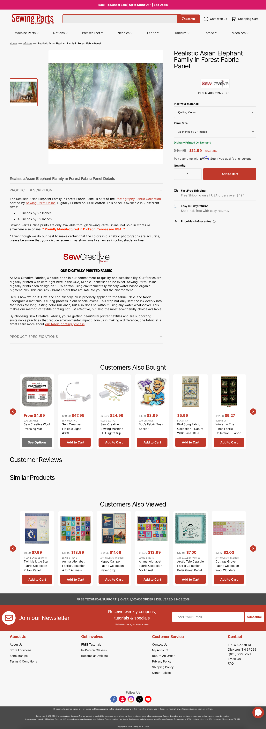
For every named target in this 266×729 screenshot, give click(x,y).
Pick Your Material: (186, 103)
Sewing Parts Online (40, 203)
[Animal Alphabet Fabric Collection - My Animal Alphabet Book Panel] (152, 548)
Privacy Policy (161, 661)
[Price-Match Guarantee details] (214, 221)
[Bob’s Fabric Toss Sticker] (152, 411)
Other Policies (162, 673)
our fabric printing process (65, 324)
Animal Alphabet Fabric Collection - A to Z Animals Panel (75, 568)
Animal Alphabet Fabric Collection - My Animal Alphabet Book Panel (151, 570)
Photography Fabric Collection (138, 199)
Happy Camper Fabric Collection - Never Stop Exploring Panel (113, 568)
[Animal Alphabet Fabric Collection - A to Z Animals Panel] (75, 548)
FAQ (231, 663)
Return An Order (163, 656)
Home (13, 43)
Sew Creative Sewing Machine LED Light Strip (111, 428)
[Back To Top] (260, 723)
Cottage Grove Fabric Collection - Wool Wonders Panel (228, 568)
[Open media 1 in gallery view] (154, 59)
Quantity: (180, 165)
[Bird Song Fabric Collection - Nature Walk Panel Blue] (190, 411)
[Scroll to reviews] (215, 75)
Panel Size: (181, 123)
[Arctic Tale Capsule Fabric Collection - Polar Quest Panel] (190, 548)
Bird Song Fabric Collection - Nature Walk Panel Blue (190, 428)
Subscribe (254, 617)
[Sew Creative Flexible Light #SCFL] (75, 411)
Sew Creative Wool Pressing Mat (37, 426)
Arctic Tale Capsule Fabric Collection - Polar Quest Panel (190, 566)
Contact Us (159, 644)
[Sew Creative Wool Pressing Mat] (37, 411)
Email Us (234, 659)
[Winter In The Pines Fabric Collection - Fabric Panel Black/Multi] (229, 411)
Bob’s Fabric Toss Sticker (151, 426)
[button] (244, 19)
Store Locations (20, 650)
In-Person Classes (94, 650)
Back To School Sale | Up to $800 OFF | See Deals (133, 5)
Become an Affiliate (94, 656)
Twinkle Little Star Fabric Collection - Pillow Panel (36, 566)
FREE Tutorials (91, 644)
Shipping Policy (163, 667)
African (27, 43)
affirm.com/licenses (165, 719)
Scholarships (19, 656)
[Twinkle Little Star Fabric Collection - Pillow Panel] (37, 548)
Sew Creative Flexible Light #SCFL (71, 428)
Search (190, 18)
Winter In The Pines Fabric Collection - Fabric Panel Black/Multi (228, 430)
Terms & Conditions (23, 661)
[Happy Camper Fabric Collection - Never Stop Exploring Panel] (114, 548)
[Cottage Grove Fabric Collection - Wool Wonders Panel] (229, 548)
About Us (16, 644)
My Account (160, 650)
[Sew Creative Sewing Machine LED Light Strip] (114, 411)
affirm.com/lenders (154, 716)
